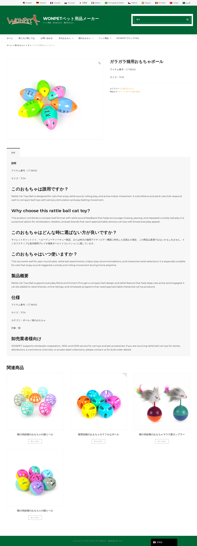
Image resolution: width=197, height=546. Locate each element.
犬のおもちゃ (65, 38)
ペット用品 (103, 38)
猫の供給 (136, 91)
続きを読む (35, 441)
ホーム (10, 38)
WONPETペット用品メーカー (71, 18)
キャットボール (124, 91)
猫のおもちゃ (85, 38)
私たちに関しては (27, 38)
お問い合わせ (47, 38)
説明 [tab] (13, 153)
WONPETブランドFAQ (127, 38)
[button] (99, 63)
